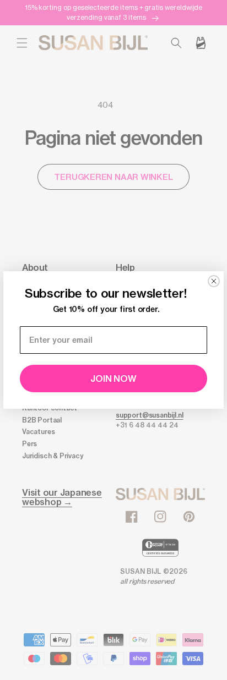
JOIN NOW (113, 378)
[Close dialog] (213, 281)
